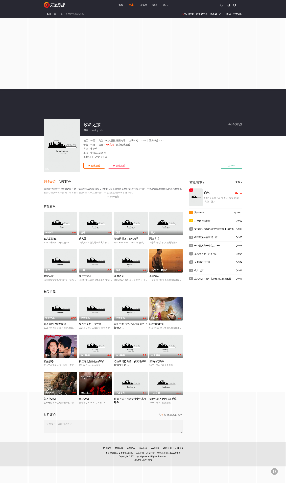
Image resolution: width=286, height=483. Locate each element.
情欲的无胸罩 (156, 361)
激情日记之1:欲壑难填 (126, 238)
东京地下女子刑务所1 (205, 254)
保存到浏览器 (235, 124)
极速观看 (119, 165)
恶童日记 (154, 238)
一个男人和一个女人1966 (207, 245)
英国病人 (154, 276)
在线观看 (94, 165)
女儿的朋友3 (50, 238)
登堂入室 (49, 276)
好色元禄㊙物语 (202, 220)
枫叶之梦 (199, 270)
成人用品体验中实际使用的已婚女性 (212, 278)
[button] (51, 182)
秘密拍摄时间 (156, 323)
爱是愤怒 (49, 361)
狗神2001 (199, 212)
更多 (238, 182)
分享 (231, 165)
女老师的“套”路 (202, 262)
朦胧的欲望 (85, 276)
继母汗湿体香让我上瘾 (205, 237)
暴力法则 (119, 276)
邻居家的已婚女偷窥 (55, 323)
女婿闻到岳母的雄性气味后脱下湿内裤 (214, 229)
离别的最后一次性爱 (90, 323)
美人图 (82, 238)
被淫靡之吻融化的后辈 (91, 361)
